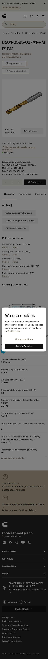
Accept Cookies (24, 346)
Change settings (24, 339)
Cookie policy (13, 331)
